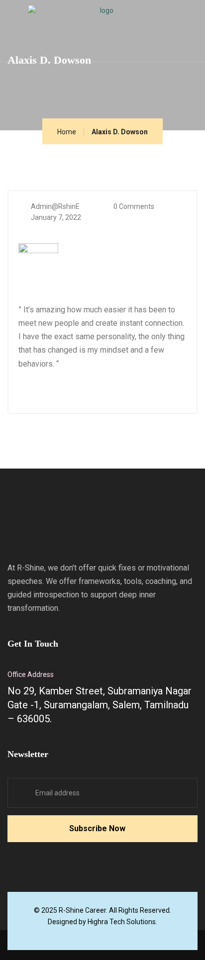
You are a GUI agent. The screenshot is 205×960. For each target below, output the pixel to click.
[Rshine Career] (102, 22)
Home (66, 132)
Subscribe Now (97, 828)
